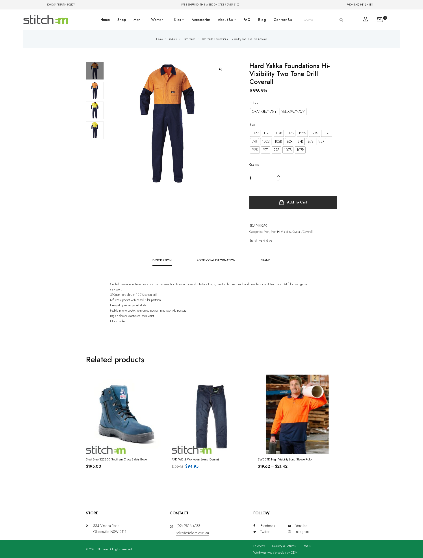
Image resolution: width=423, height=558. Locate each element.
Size (252, 124)
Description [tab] (162, 260)
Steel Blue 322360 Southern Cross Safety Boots (116, 459)
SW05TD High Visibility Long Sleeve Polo (285, 459)
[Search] (341, 20)
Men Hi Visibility (281, 231)
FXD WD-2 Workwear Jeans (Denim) (195, 459)
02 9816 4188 (364, 5)
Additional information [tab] (216, 260)
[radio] (264, 111)
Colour (254, 103)
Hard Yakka (266, 240)
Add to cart (297, 202)
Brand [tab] (266, 260)
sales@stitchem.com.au (192, 533)
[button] (220, 69)
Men (266, 231)
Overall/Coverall (303, 231)
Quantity (254, 164)
